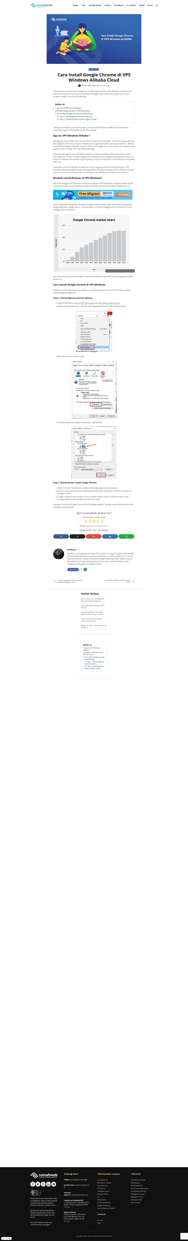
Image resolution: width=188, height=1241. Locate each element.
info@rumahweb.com (77, 1186)
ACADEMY (131, 5)
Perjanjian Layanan (138, 1194)
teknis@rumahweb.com (79, 1195)
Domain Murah (102, 1194)
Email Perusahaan (103, 1203)
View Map (67, 1221)
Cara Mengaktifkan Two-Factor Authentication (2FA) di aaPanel (92, 613)
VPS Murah (101, 1188)
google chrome (86, 530)
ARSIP (142, 5)
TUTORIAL (118, 5)
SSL (98, 1197)
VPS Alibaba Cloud (60, 141)
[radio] (86, 521)
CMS (83, 5)
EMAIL (108, 5)
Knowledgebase (136, 1186)
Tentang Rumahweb (138, 1180)
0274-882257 (75, 1180)
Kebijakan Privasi (137, 1197)
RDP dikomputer (87, 303)
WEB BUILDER (95, 5)
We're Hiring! (135, 1203)
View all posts (73, 569)
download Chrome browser (106, 488)
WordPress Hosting (104, 1183)
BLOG (150, 5)
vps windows (103, 530)
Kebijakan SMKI (136, 1200)
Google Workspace (104, 1205)
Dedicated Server (103, 1191)
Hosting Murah (102, 1180)
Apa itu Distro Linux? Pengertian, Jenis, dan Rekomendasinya (93, 600)
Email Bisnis (101, 1200)
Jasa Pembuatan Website (106, 1208)
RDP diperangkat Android (109, 303)
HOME (75, 5)
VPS (94, 530)
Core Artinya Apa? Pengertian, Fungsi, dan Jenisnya (92, 620)
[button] (6, 1238)
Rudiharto (84, 85)
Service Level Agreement (140, 1188)
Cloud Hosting (102, 1186)
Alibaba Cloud (94, 69)
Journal (99, 1220)
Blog (98, 1223)
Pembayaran (135, 1183)
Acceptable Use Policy (139, 1191)
